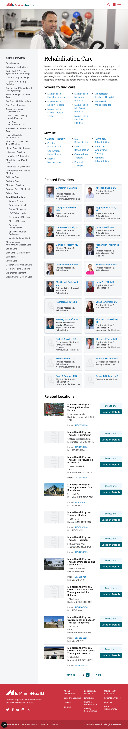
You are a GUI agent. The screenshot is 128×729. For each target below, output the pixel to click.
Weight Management (16, 272)
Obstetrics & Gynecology (18, 166)
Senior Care (11, 248)
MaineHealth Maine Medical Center (55, 112)
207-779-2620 (81, 447)
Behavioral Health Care (17, 67)
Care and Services (72, 697)
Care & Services (15, 57)
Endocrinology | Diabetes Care (18, 95)
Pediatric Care (12, 181)
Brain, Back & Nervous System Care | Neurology (18, 72)
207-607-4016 (81, 477)
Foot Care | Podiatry (15, 105)
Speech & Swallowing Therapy (101, 150)
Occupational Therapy (19, 217)
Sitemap (55, 724)
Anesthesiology (13, 63)
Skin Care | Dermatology (18, 252)
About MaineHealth (70, 692)
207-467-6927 (81, 502)
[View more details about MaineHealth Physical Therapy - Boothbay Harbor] (54, 409)
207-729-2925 (81, 552)
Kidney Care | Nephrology (18, 148)
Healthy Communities (90, 709)
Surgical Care (12, 256)
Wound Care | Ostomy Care (19, 276)
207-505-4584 (81, 576)
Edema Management (19, 209)
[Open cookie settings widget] (4, 725)
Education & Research (90, 692)
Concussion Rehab (17, 205)
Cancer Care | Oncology (17, 77)
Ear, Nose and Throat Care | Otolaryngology (19, 89)
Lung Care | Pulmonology (18, 156)
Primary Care (12, 193)
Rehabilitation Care (16, 197)
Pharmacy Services (15, 185)
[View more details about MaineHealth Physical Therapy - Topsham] (54, 542)
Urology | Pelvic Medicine (18, 268)
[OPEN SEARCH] (108, 4)
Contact (67, 706)
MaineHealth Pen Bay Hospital (81, 119)
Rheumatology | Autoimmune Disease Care (18, 243)
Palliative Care (12, 177)
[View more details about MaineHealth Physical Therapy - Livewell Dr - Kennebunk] (54, 489)
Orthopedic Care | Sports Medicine (18, 171)
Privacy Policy (12, 724)
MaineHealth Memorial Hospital (81, 97)
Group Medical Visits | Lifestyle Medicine (16, 116)
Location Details (112, 411)
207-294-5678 (81, 607)
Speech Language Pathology (17, 233)
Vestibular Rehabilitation (20, 238)
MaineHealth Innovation (110, 692)
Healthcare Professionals (90, 703)
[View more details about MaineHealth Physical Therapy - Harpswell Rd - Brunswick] (54, 462)
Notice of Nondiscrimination (35, 724)
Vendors (108, 702)
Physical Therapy (17, 221)
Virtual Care (11, 260)
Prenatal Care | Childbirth (18, 189)
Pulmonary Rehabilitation (15, 226)
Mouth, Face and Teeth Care (17, 161)
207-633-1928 (81, 425)
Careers (67, 702)
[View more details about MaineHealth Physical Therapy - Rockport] (54, 517)
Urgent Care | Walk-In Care (19, 264)
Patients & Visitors (113, 697)
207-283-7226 (81, 637)
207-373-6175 (81, 665)
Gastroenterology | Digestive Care (15, 110)
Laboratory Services (15, 152)
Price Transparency (110, 707)
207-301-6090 (81, 527)
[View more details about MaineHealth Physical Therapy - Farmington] (54, 437)
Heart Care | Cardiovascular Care (15, 123)
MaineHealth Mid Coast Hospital (81, 108)
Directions (113, 405)
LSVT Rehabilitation (18, 213)
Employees (89, 697)
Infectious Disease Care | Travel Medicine (18, 142)
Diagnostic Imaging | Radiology (16, 82)
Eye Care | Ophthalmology (18, 101)
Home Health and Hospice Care (18, 129)
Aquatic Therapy (16, 201)
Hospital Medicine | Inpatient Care (15, 136)
